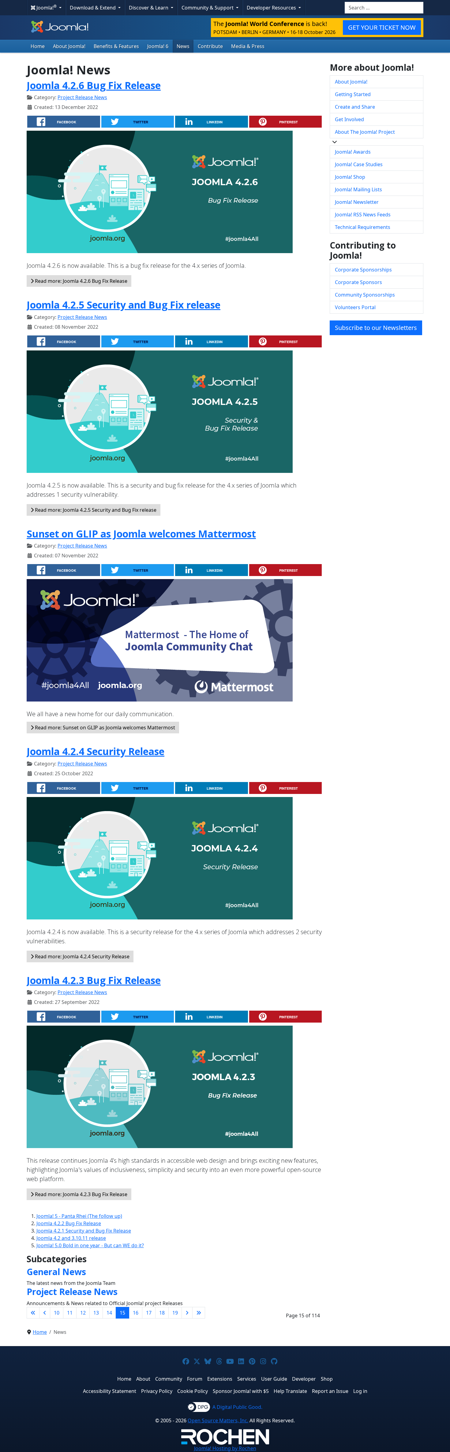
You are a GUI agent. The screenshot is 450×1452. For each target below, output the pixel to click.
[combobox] (384, 7)
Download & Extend (93, 7)
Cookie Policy (192, 1391)
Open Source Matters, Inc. (218, 1420)
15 (122, 1312)
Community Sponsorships (365, 294)
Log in (360, 1391)
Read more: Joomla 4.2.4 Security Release (81, 956)
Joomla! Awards (353, 151)
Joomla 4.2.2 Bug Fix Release (68, 1223)
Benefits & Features (116, 46)
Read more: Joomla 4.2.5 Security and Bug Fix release (95, 510)
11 (70, 1312)
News (183, 46)
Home (38, 46)
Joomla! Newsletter (357, 202)
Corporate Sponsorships (363, 269)
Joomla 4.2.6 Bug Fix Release (94, 85)
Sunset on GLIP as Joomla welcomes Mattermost (141, 533)
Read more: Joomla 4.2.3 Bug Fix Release (80, 1194)
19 (175, 1312)
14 (109, 1312)
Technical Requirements (362, 227)
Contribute (210, 46)
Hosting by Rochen (225, 1448)
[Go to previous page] (44, 1313)
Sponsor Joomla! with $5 (241, 1391)
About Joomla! (69, 46)
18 (162, 1312)
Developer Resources (272, 7)
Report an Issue (330, 1391)
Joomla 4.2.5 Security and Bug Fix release (123, 304)
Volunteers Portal (355, 307)
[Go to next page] (187, 1313)
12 (83, 1312)
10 (56, 1312)
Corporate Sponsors (358, 282)
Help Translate (290, 1391)
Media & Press (247, 46)
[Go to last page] (198, 1313)
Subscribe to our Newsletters (376, 328)
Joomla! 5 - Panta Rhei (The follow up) (79, 1216)
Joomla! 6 (157, 46)
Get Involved (349, 119)
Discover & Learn (149, 7)
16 (135, 1312)
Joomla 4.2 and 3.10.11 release (71, 1238)
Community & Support (208, 7)
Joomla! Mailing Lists (358, 189)
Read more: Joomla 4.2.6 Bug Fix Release (80, 281)
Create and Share (355, 106)
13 (96, 1312)
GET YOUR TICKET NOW (382, 27)
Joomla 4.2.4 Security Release (95, 751)
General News (56, 1272)
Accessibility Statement (109, 1391)
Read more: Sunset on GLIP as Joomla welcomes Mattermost (104, 727)
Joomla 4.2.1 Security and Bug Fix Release (83, 1230)
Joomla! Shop (350, 177)
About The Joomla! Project (365, 132)
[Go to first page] (33, 1313)
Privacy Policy (156, 1391)
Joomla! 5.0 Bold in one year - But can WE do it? (90, 1245)
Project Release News (82, 97)
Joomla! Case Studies (359, 164)
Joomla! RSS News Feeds (363, 214)
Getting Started (353, 94)
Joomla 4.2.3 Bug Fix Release (94, 980)
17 (149, 1312)
